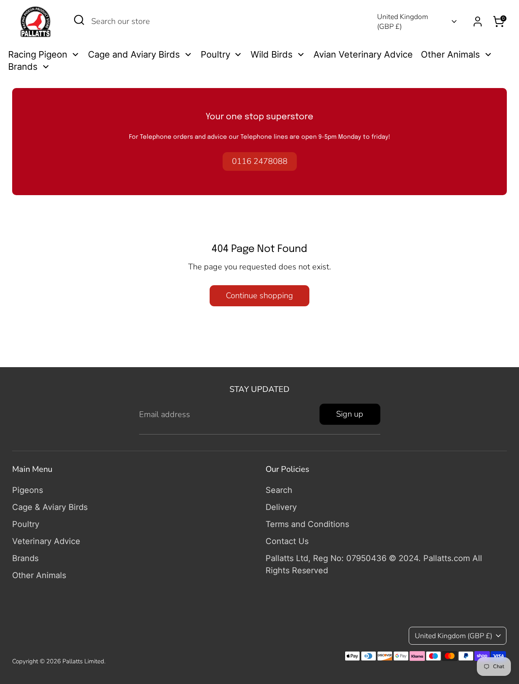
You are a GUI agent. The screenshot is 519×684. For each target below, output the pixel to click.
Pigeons (27, 490)
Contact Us (287, 541)
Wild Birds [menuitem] (272, 54)
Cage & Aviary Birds (50, 507)
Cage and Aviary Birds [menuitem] (134, 54)
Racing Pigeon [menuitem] (37, 54)
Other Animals (39, 575)
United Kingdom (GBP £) (402, 22)
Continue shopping (259, 295)
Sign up (349, 414)
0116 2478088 (259, 161)
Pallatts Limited (83, 661)
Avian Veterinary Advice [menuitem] (363, 54)
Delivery (281, 507)
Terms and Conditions (307, 524)
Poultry (25, 524)
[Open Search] (79, 20)
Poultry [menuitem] (215, 54)
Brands (25, 558)
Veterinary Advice (46, 541)
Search (279, 490)
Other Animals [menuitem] (450, 54)
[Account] (478, 21)
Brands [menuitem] (23, 66)
